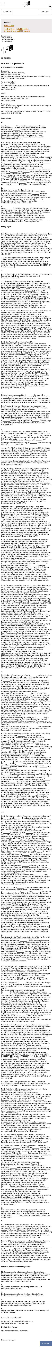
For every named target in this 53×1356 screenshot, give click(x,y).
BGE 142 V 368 (25, 329)
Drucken (45, 11)
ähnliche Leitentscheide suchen (16, 29)
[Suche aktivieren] (50, 6)
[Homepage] (26, 4)
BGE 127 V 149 (7, 1056)
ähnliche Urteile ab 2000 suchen (17, 31)
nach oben (11, 1340)
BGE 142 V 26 (30, 291)
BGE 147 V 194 (20, 664)
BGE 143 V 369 (23, 324)
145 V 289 (37, 664)
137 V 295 (5, 908)
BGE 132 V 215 (38, 1235)
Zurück (46, 1343)
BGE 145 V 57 (45, 265)
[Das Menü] (2, 4)
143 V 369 (39, 906)
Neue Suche (9, 26)
